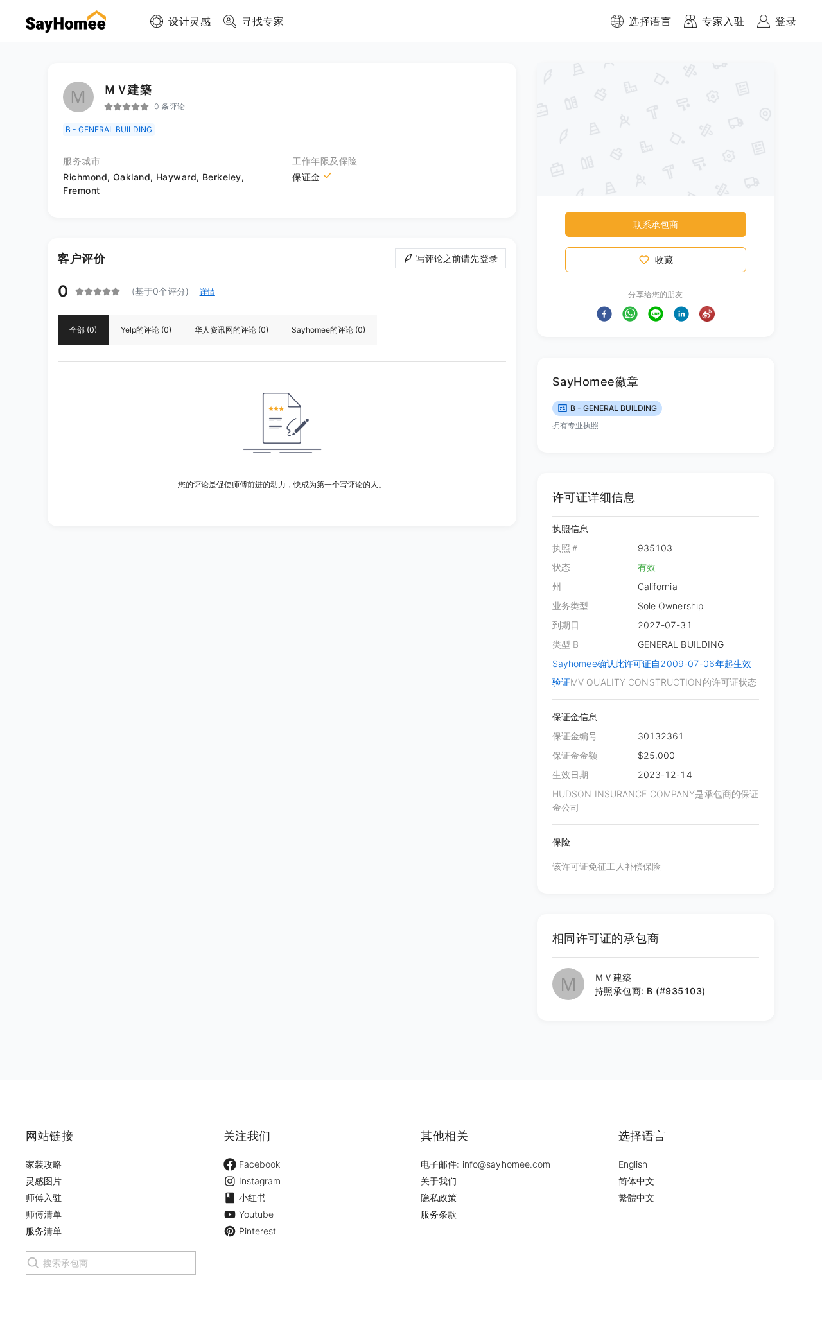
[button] (604, 314)
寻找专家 (262, 21)
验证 (561, 682)
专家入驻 (723, 21)
